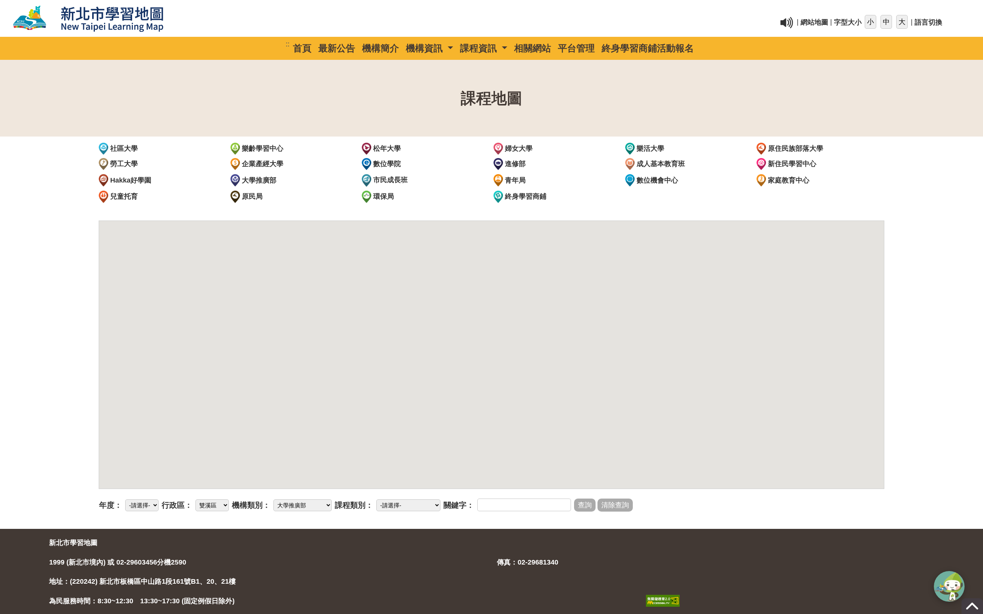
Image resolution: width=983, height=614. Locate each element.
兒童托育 (123, 196)
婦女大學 (518, 148)
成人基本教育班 (660, 164)
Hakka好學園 (129, 180)
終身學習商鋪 (524, 196)
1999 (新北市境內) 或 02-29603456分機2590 (117, 562)
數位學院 (386, 164)
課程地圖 (491, 98)
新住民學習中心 (791, 164)
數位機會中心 (656, 180)
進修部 (514, 164)
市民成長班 (389, 180)
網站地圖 (814, 22)
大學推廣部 (258, 180)
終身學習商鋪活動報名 (648, 48)
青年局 (514, 180)
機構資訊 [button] (425, 48)
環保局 (382, 196)
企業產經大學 (261, 164)
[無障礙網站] (663, 592)
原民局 (251, 196)
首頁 (302, 48)
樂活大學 (649, 148)
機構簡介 (380, 48)
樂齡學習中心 (261, 148)
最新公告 (336, 48)
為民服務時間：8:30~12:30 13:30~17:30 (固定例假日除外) (142, 601)
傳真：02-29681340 (527, 562)
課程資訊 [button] (480, 48)
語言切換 (928, 22)
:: (614, 9)
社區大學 (123, 148)
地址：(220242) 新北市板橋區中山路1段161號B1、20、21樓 (142, 581)
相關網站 (532, 48)
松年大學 (386, 148)
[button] (949, 586)
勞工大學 (123, 164)
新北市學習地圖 (73, 543)
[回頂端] (972, 610)
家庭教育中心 (787, 180)
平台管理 (576, 48)
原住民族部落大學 (794, 148)
